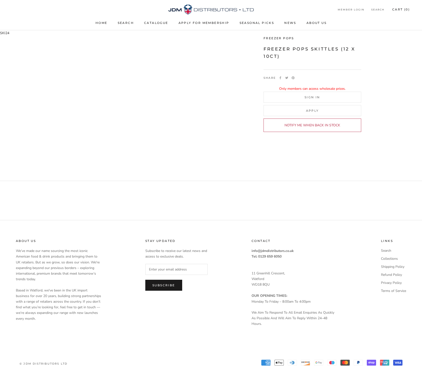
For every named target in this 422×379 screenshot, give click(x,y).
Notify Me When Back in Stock (312, 125)
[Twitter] (286, 77)
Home (101, 23)
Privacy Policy (391, 282)
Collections (389, 258)
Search (126, 23)
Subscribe (163, 285)
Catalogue (156, 23)
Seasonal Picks (257, 23)
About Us (316, 23)
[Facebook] (280, 77)
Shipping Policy (392, 266)
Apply (312, 110)
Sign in (312, 97)
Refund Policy (391, 274)
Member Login (351, 9)
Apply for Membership (204, 23)
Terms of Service (393, 291)
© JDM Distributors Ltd (43, 363)
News (290, 23)
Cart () (401, 9)
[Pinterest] (293, 77)
